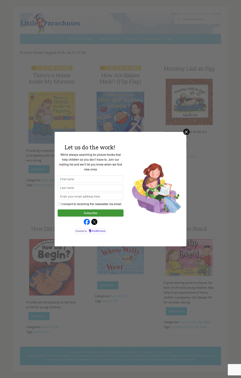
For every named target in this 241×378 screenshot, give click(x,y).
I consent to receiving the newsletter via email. (91, 204)
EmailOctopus (98, 231)
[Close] (186, 132)
